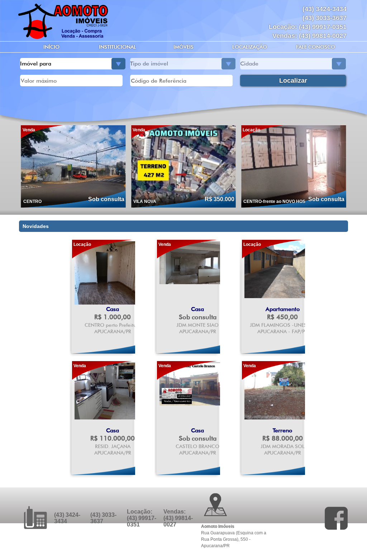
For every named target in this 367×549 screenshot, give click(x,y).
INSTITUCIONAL (117, 47)
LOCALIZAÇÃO (249, 47)
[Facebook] (336, 518)
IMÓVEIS (183, 47)
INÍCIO (51, 47)
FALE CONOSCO (315, 47)
